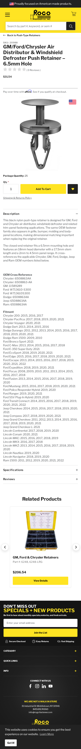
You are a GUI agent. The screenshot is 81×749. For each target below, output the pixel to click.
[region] (40, 341)
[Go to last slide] (5, 547)
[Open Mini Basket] (73, 14)
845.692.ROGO (40, 709)
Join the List (40, 632)
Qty (5, 182)
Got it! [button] (10, 742)
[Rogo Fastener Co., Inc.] (40, 15)
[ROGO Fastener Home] (40, 723)
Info (6, 670)
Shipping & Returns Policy (17, 197)
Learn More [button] (47, 734)
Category (10, 651)
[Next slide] (76, 547)
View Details (41, 580)
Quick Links (10, 661)
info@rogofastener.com (40, 712)
